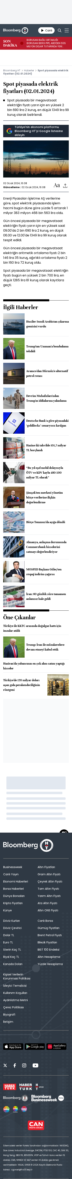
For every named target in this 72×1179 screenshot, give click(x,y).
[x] (5, 1066)
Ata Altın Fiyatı (47, 903)
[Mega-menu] (67, 30)
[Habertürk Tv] (25, 1087)
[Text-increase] (57, 185)
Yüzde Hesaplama (50, 964)
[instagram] (24, 1066)
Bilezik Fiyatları (47, 942)
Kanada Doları (12, 964)
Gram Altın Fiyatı (49, 874)
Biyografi (9, 1015)
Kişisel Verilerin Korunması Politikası (16, 976)
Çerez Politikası (13, 1007)
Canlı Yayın (11, 874)
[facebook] (15, 1066)
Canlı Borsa (45, 921)
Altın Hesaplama (49, 957)
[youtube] (35, 1066)
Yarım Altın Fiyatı (49, 896)
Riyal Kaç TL (11, 957)
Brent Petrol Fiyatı (50, 935)
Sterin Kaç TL (12, 950)
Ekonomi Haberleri (15, 881)
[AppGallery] (56, 1046)
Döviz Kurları (11, 921)
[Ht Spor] (39, 1087)
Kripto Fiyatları (13, 903)
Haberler (29, 70)
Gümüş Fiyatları (48, 928)
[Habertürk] (9, 1087)
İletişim (8, 1022)
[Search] (59, 30)
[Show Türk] (15, 1109)
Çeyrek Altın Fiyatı (50, 881)
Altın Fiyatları (46, 867)
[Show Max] (24, 1109)
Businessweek (12, 867)
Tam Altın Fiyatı (48, 889)
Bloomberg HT (11, 70)
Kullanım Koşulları (15, 993)
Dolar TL (8, 935)
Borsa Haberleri (13, 889)
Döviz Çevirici (12, 928)
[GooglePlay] (35, 1046)
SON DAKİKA (10, 43)
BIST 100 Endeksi (48, 950)
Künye (7, 910)
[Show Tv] (6, 1109)
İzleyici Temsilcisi (15, 986)
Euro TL (8, 942)
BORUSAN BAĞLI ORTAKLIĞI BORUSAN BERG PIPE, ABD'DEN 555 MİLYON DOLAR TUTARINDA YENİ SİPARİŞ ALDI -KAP (46, 43)
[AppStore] (13, 1046)
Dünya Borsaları (14, 896)
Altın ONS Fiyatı (48, 910)
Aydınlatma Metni (15, 1000)
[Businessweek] (47, 1098)
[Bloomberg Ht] (15, 1098)
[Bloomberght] (15, 30)
